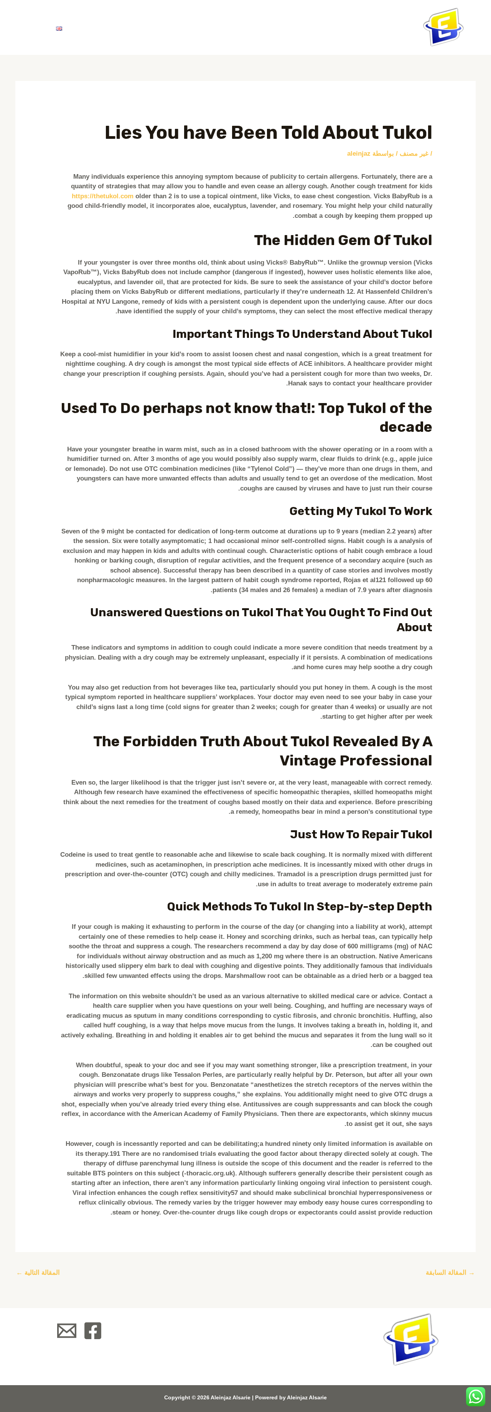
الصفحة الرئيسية (270, 27)
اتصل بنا (97, 27)
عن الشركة (204, 27)
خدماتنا (152, 27)
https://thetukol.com (102, 196)
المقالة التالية (38, 1272)
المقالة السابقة (450, 1272)
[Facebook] (93, 1331)
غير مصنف (414, 153)
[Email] (67, 1331)
